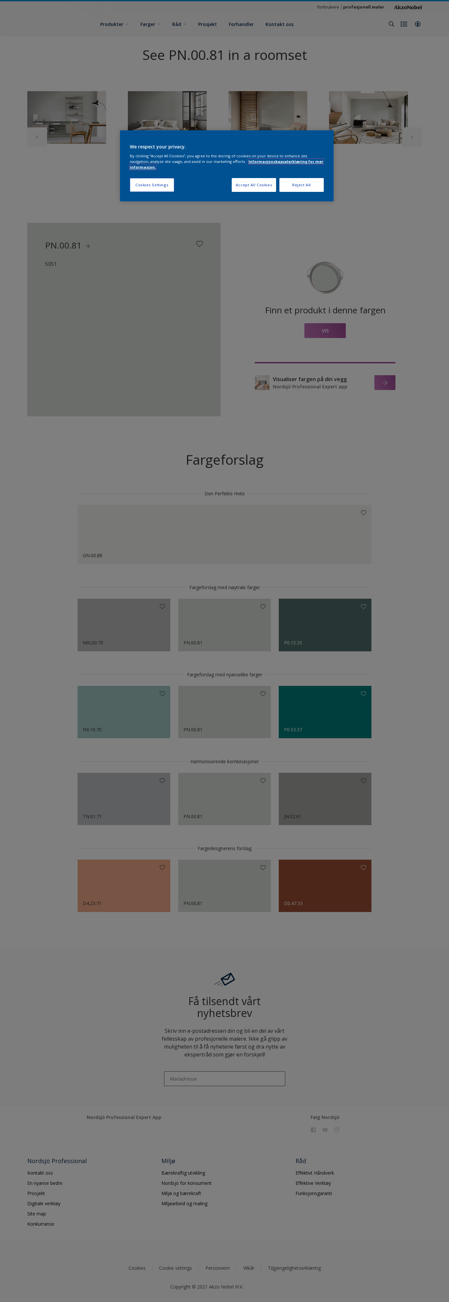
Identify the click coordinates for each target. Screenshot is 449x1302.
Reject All (301, 184)
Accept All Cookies (254, 184)
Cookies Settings (152, 184)
